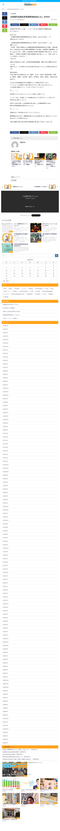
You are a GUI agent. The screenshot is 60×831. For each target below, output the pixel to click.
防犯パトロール (7, 291)
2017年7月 (5, 440)
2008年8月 (5, 694)
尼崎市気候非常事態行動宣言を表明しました (12, 756)
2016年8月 (5, 478)
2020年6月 (5, 377)
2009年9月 (5, 649)
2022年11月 (5, 336)
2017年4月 (5, 450)
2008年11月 (5, 683)
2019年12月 (5, 388)
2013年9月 (5, 523)
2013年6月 (5, 530)
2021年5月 (5, 356)
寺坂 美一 (55, 19)
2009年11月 (5, 642)
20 (30, 273)
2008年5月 (5, 704)
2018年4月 (5, 426)
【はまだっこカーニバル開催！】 (10, 318)
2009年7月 (5, 655)
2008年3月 (5, 711)
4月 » (7, 281)
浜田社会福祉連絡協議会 (48, 291)
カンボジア (6, 294)
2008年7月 (5, 697)
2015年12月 (5, 506)
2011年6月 (5, 582)
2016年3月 (5, 496)
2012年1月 (5, 569)
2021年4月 (5, 360)
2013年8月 (5, 527)
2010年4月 (5, 624)
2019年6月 (5, 402)
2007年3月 (5, 725)
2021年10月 (5, 346)
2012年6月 (5, 562)
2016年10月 (5, 471)
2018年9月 (5, 423)
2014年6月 (5, 516)
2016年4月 (5, 492)
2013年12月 (5, 520)
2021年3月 (5, 363)
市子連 (44, 294)
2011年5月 (5, 586)
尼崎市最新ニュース (9, 746)
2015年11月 (5, 509)
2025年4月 (5, 332)
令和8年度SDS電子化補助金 (8, 754)
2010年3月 (5, 628)
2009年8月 (5, 652)
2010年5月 (5, 621)
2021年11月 (5, 343)
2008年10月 (5, 687)
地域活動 (14, 13)
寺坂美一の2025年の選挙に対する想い (12, 311)
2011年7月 (5, 579)
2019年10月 (5, 395)
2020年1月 (5, 384)
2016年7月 (5, 482)
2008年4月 (5, 708)
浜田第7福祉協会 (39, 288)
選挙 (5, 288)
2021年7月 (5, 350)
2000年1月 (5, 742)
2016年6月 (5, 485)
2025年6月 (5, 325)
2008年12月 (5, 680)
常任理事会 (17, 288)
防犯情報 (31, 288)
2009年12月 (5, 638)
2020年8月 (5, 370)
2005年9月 (5, 739)
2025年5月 (5, 329)
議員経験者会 (30, 294)
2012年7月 (5, 558)
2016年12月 (5, 464)
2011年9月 (5, 575)
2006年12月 (5, 728)
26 (22, 276)
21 (37, 273)
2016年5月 (5, 489)
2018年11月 (5, 416)
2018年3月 (5, 429)
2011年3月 (5, 593)
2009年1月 (5, 676)
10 (6, 270)
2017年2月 (5, 457)
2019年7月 (5, 398)
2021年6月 (5, 353)
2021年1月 (5, 367)
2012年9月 (5, 551)
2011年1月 (5, 600)
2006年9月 (5, 732)
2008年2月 (5, 715)
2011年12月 (5, 572)
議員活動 (51, 294)
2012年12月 (5, 548)
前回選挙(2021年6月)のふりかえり (11, 304)
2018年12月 (5, 412)
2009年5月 (5, 662)
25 (14, 276)
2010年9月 (5, 610)
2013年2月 (5, 544)
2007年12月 (5, 718)
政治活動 (38, 291)
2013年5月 (5, 534)
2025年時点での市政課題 (8, 308)
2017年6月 (5, 443)
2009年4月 (5, 666)
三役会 (47, 288)
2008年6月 (5, 701)
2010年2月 (5, 631)
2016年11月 (5, 468)
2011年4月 (5, 589)
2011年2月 (5, 596)
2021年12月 (5, 339)
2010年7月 (5, 614)
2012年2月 (5, 565)
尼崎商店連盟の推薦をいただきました (11, 314)
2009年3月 (5, 669)
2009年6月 (5, 659)
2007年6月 (5, 722)
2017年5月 (5, 447)
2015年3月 (5, 513)
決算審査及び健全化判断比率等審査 (10, 752)
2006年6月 (5, 735)
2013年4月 (5, 537)
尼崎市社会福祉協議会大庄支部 (18, 294)
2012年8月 (5, 555)
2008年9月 (5, 690)
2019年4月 (5, 409)
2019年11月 (5, 391)
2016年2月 (5, 499)
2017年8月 (5, 436)
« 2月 (3, 281)
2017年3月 (5, 454)
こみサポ (24, 288)
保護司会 (15, 291)
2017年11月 (5, 433)
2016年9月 (5, 475)
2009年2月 (5, 673)
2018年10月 (5, 419)
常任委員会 (38, 294)
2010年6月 (5, 617)
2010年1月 (5, 635)
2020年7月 (5, 374)
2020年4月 (5, 381)
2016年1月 (5, 503)
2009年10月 (5, 645)
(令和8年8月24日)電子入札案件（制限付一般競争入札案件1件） (17, 759)
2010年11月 (5, 607)
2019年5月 (5, 405)
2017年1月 (5, 461)
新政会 (10, 288)
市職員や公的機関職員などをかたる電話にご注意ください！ (16, 749)
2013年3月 (5, 541)
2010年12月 (5, 603)
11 (14, 270)
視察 (32, 291)
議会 (52, 288)
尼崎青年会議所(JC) (24, 291)
